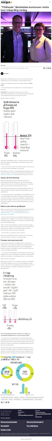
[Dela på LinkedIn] (48, 68)
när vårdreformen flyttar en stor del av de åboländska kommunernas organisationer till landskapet (15, 212)
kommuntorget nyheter (7, 397)
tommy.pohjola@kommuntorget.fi (25, 415)
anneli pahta (4, 399)
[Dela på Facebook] (44, 68)
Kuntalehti (5, 426)
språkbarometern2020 (28, 399)
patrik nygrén (38, 399)
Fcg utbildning (32, 426)
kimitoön (22, 397)
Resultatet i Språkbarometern (7, 174)
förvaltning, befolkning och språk (34, 397)
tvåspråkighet (17, 399)
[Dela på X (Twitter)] (46, 68)
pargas (10, 399)
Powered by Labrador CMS (26, 439)
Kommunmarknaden (9, 422)
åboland (16, 397)
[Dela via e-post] (50, 68)
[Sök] (30, 2)
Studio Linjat (6, 429)
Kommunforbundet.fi (35, 422)
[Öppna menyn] (49, 2)
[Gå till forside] (6, 2)
